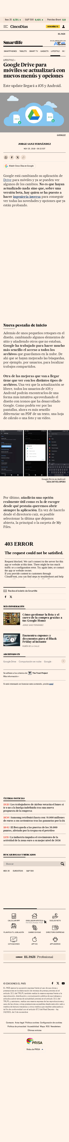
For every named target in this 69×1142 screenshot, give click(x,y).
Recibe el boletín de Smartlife (22, 590)
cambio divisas (34, 932)
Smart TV (33, 51)
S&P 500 (29, 20)
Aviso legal (19, 1023)
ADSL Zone (57, 43)
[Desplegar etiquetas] (63, 661)
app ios (34, 944)
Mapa (42, 1026)
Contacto (10, 1023)
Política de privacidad (17, 1026)
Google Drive (9, 661)
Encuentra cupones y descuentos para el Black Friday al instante (39, 638)
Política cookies (32, 1023)
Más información (10, 676)
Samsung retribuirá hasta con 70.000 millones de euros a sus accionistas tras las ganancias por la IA (34, 819)
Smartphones (10, 51)
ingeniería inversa (27, 197)
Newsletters (55, 1026)
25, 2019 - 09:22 (34, 149)
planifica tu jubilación (14, 932)
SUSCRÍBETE (52, 26)
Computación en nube (30, 661)
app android (55, 944)
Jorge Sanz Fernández (34, 143)
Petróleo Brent (54, 20)
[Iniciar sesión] (63, 26)
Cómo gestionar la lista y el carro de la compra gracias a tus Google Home (42, 618)
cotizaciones (14, 944)
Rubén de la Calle (30, 646)
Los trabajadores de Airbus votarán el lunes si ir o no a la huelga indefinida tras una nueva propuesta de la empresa (33, 807)
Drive (7, 180)
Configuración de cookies (51, 1023)
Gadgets (44, 51)
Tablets (23, 51)
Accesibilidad (33, 1026)
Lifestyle (55, 51)
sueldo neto (55, 920)
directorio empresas (55, 932)
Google (47, 661)
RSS (48, 1026)
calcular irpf (14, 920)
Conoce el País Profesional (34, 957)
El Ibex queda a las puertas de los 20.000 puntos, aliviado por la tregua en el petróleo (30, 829)
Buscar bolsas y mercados (19, 854)
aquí (51, 684)
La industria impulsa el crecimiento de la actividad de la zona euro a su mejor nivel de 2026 (31, 839)
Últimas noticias (14, 798)
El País (61, 34)
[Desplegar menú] (5, 26)
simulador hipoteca (34, 920)
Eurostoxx (18, 871)
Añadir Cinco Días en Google (21, 166)
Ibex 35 (8, 20)
